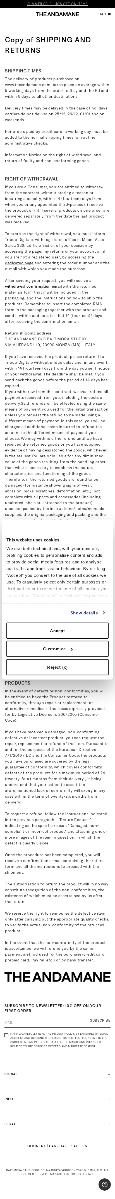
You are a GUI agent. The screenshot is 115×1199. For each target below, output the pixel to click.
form (28, 292)
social (11, 1074)
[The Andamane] (57, 14)
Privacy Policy (63, 1033)
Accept (57, 630)
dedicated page (19, 263)
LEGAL (10, 1124)
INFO (8, 1099)
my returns (54, 251)
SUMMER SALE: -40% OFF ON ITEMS (57, 4)
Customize (54, 648)
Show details (84, 613)
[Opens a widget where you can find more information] (94, 1189)
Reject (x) (57, 667)
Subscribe (100, 1020)
